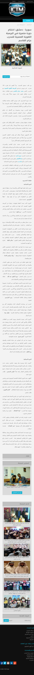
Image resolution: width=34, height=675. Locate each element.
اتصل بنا (32, 660)
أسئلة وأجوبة (30, 657)
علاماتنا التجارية (30, 658)
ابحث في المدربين (29, 634)
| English (14, 1)
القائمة (28, 20)
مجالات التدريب (30, 631)
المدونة (32, 640)
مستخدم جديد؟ (21, 1)
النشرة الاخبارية (30, 638)
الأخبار (32, 636)
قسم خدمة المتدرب (29, 653)
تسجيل (6, 620)
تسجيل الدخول (30, 1)
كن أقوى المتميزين (29, 646)
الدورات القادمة (30, 632)
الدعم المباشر (30, 655)
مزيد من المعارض (17, 492)
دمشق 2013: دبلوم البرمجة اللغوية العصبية (17, 487)
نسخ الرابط (6, 76)
